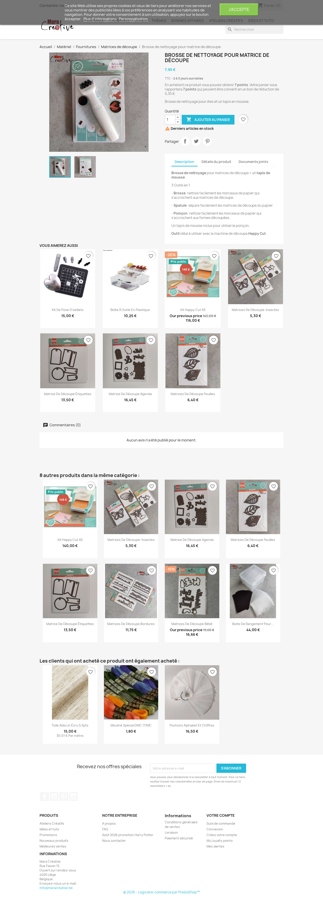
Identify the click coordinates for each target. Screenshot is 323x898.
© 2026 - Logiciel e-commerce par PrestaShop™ (161, 892)
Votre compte (221, 815)
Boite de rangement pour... (253, 624)
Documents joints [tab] (253, 161)
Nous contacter (114, 840)
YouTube (54, 796)
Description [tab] (184, 161)
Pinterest (207, 141)
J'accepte (239, 9)
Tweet (196, 141)
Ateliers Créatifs (52, 823)
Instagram (73, 796)
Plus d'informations (100, 18)
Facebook (44, 796)
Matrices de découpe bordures (131, 624)
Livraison (171, 832)
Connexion (215, 829)
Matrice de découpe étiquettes (67, 394)
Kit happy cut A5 (192, 310)
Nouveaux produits (54, 840)
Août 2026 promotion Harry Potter (127, 835)
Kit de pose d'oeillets (67, 310)
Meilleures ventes (53, 846)
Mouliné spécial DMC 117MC (131, 725)
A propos (109, 823)
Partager (185, 141)
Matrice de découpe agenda (130, 394)
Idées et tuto (49, 829)
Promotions (48, 835)
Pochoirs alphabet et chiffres (192, 725)
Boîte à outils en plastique (130, 310)
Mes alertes (215, 846)
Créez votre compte (222, 835)
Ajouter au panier (208, 119)
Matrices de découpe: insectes (255, 310)
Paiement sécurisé (179, 838)
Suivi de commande (221, 823)
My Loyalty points (220, 840)
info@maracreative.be (56, 888)
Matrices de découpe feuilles (193, 394)
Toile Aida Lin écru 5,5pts (70, 725)
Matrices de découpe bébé (191, 624)
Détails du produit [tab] (216, 161)
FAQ (105, 829)
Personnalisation (133, 18)
